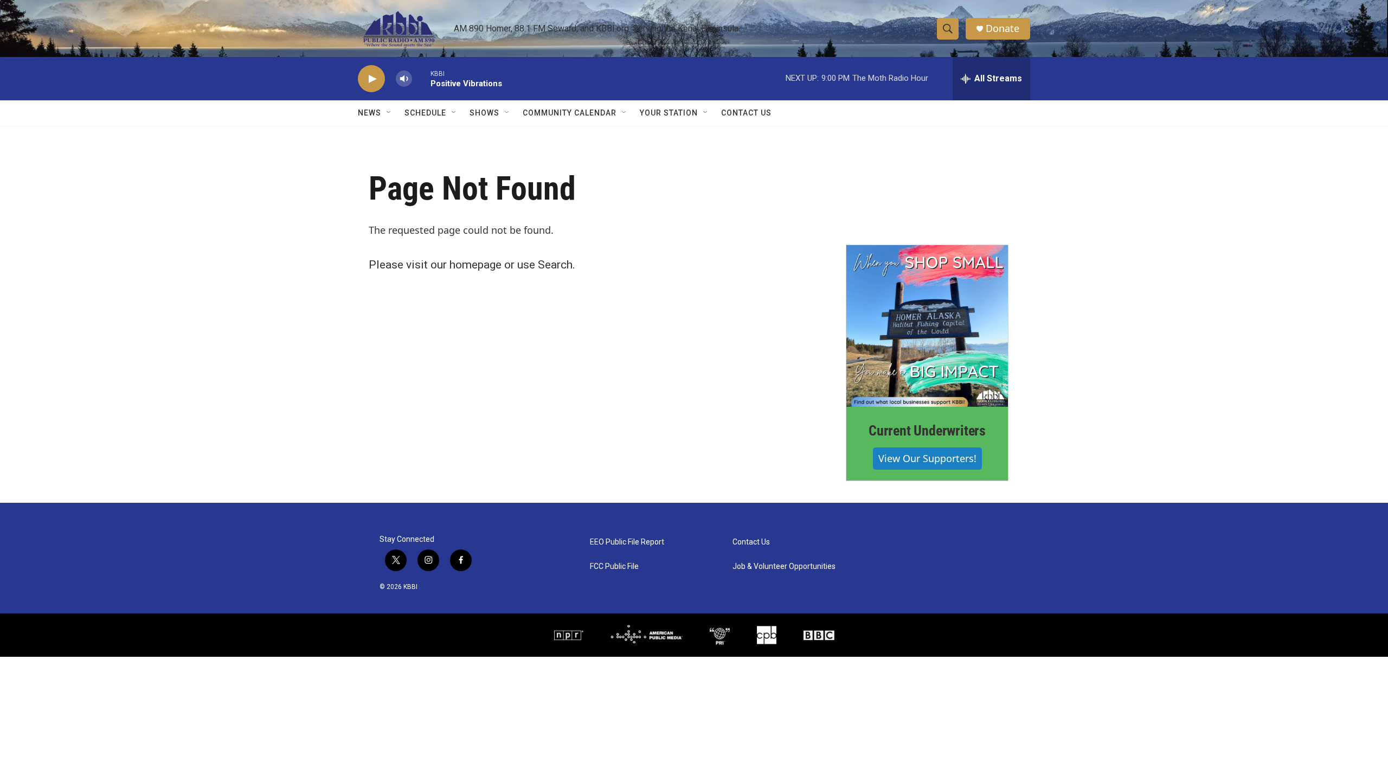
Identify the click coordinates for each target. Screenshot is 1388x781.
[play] (371, 79)
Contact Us (746, 112)
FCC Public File (614, 566)
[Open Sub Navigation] (389, 112)
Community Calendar (569, 112)
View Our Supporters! (927, 458)
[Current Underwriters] (927, 326)
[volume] (404, 79)
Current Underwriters (927, 430)
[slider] (421, 78)
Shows (484, 112)
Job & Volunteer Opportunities (784, 566)
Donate (1002, 28)
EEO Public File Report (627, 542)
